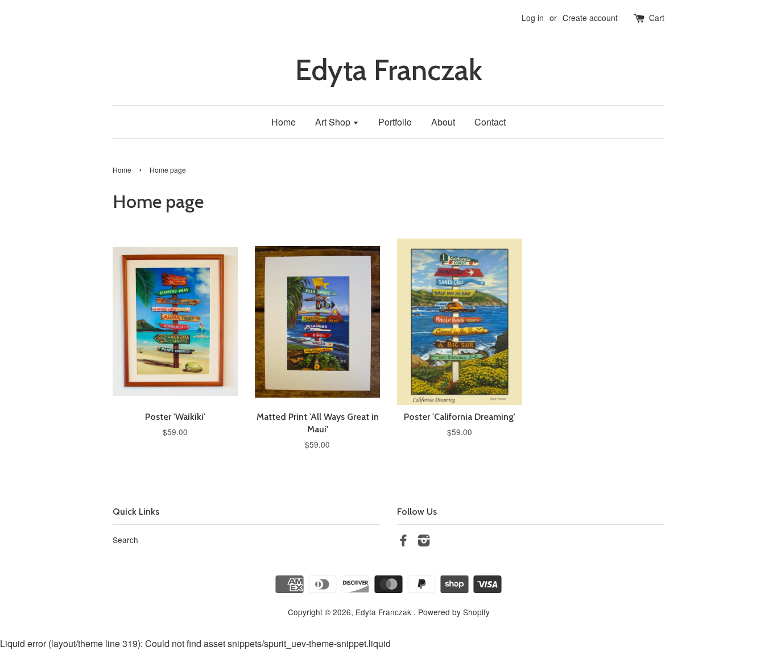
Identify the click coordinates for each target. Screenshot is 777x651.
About (443, 121)
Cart (656, 17)
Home (283, 121)
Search (125, 539)
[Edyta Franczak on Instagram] (424, 542)
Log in (533, 17)
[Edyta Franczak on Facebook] (403, 542)
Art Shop (334, 121)
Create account (590, 17)
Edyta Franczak (388, 70)
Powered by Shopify (454, 611)
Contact (490, 121)
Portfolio (395, 121)
